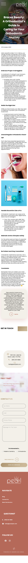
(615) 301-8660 (16, 360)
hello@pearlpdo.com (14, 364)
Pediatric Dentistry (9, 451)
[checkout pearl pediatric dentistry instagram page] (10, 541)
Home (11, 12)
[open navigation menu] (3, 4)
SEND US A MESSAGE (14, 465)
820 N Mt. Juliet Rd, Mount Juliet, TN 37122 (14, 356)
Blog (17, 12)
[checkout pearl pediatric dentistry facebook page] (5, 541)
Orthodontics (22, 451)
